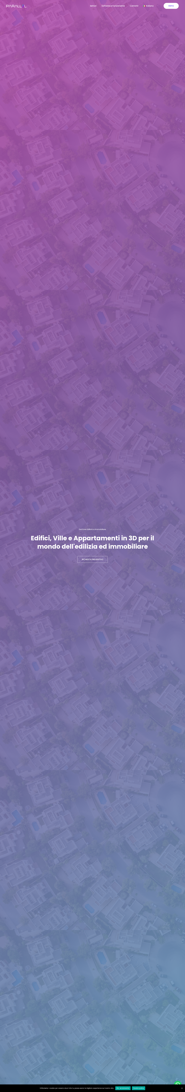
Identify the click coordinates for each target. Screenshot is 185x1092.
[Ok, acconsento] (182, 1088)
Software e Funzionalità (113, 6)
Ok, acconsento (123, 1088)
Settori (93, 6)
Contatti (134, 6)
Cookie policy (138, 1088)
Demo (171, 6)
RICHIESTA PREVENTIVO (92, 559)
